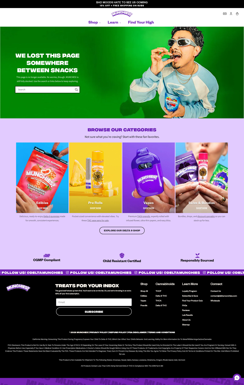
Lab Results (187, 315)
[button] (237, 378)
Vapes (143, 301)
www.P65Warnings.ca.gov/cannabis (197, 340)
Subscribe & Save (190, 296)
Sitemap (186, 325)
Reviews (186, 311)
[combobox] (47, 89)
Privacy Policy (99, 332)
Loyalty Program (189, 291)
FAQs (184, 306)
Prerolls (143, 306)
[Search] (76, 89)
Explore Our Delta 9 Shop (122, 230)
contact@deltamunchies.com (224, 296)
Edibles (143, 296)
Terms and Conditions (161, 332)
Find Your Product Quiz (192, 301)
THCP (158, 291)
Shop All (144, 291)
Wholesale (215, 301)
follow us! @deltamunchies (98, 272)
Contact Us (216, 291)
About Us (186, 320)
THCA (158, 301)
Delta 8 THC (161, 306)
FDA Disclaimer (137, 332)
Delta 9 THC (161, 296)
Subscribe (94, 311)
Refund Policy (118, 332)
